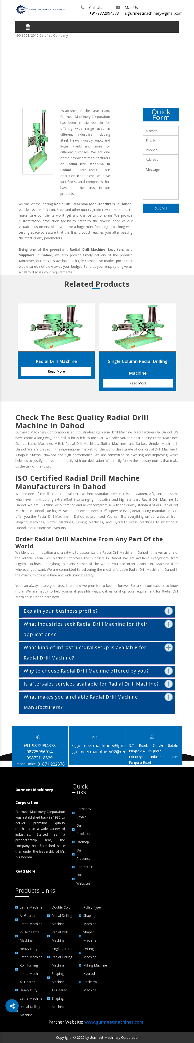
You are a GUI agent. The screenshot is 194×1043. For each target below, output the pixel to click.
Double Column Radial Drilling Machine (63, 915)
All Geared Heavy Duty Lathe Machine (31, 990)
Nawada (49, 455)
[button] (12, 1005)
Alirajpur (21, 455)
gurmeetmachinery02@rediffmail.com (110, 751)
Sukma (35, 455)
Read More (56, 371)
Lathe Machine (31, 907)
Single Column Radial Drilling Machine (62, 956)
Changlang (52, 564)
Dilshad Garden (135, 493)
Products (45, 76)
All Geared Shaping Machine (59, 998)
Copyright (63, 1037)
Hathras (35, 564)
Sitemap (82, 842)
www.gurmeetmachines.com (113, 1022)
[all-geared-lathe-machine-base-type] (56, 308)
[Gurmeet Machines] (40, 9)
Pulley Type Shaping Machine (92, 915)
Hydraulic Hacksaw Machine (90, 981)
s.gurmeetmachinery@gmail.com (141, 13)
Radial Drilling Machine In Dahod (86, 76)
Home (29, 76)
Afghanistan (158, 493)
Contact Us (84, 867)
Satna (174, 493)
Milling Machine (95, 965)
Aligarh (20, 564)
